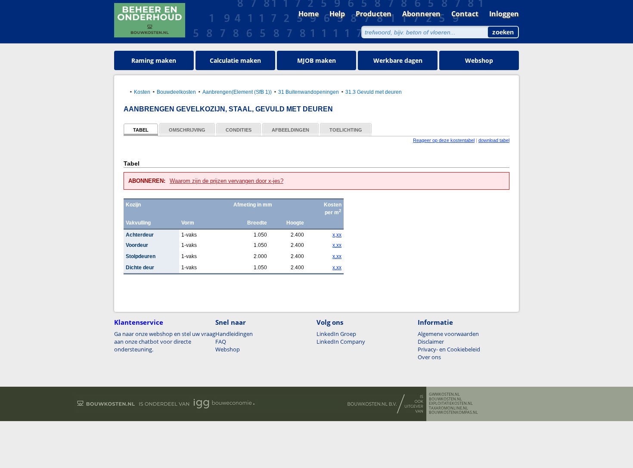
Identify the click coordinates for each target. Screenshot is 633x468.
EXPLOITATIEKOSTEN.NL (451, 403)
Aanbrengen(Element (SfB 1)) (237, 92)
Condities (238, 129)
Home (308, 13)
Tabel (141, 129)
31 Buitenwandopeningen (308, 92)
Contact (464, 13)
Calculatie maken (235, 60)
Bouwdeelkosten (176, 92)
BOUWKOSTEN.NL (445, 399)
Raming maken (153, 60)
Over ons (429, 357)
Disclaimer (431, 341)
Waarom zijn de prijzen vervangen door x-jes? (226, 181)
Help (337, 13)
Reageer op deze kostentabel (444, 140)
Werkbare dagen (397, 60)
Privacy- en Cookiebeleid (449, 349)
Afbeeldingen (290, 129)
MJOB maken (316, 60)
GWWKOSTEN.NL (444, 394)
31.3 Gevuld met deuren (373, 92)
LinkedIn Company (340, 341)
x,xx (336, 235)
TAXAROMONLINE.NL (448, 408)
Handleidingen (234, 334)
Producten (373, 13)
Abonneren (421, 13)
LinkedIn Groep (336, 334)
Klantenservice (138, 322)
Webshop (479, 60)
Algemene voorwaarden (448, 334)
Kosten (142, 92)
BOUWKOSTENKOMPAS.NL (453, 412)
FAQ (220, 341)
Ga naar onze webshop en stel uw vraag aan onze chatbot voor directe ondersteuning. (164, 341)
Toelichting (345, 129)
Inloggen (504, 13)
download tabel (493, 140)
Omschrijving (187, 129)
